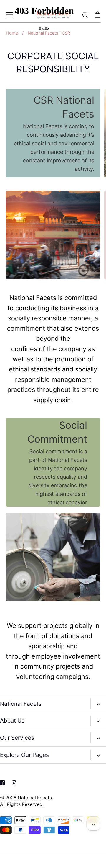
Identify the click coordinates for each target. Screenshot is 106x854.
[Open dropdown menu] (98, 703)
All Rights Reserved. (22, 804)
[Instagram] (14, 783)
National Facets (35, 798)
